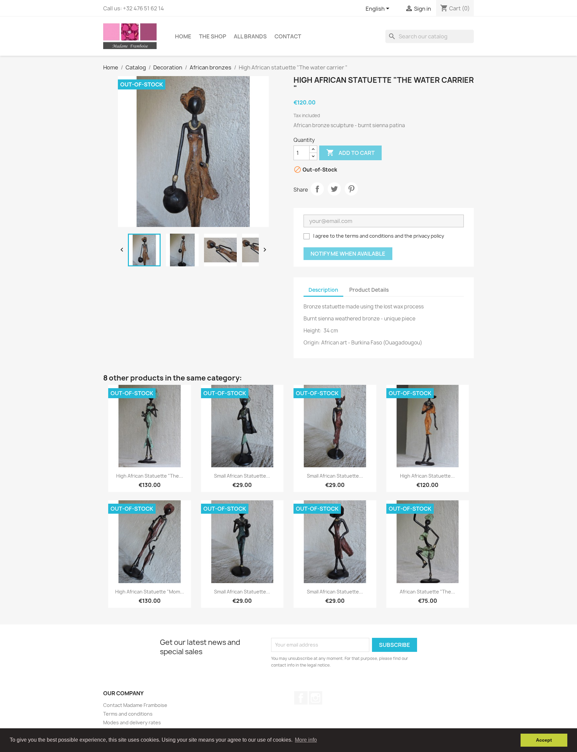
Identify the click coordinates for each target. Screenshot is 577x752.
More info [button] (306, 740)
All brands (250, 36)
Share (317, 189)
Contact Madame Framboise (135, 705)
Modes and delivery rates (132, 722)
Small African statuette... (242, 476)
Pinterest (351, 189)
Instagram (315, 698)
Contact (287, 36)
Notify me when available (348, 253)
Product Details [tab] (369, 289)
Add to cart (350, 153)
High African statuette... (427, 476)
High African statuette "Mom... (149, 591)
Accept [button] (544, 740)
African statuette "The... (427, 591)
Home (183, 36)
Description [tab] (323, 289)
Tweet (334, 189)
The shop (212, 36)
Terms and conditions (128, 714)
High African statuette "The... (149, 476)
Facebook (301, 698)
